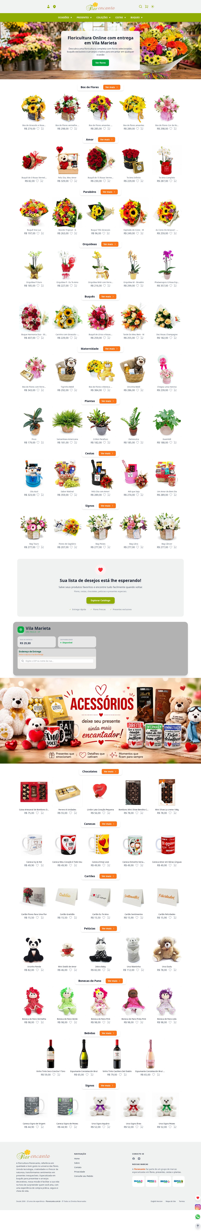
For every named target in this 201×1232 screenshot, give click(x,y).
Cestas (120, 17)
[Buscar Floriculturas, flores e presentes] (140, 6)
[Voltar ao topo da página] (198, 1226)
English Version (156, 1201)
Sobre (77, 1163)
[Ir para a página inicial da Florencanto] (100, 6)
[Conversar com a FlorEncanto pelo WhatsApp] (198, 1217)
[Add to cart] (42, 813)
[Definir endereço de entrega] (54, 6)
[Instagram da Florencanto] (139, 1158)
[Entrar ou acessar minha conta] (48, 6)
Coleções (103, 17)
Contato (77, 1167)
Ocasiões (65, 17)
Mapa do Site (171, 1201)
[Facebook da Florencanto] (133, 1158)
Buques (137, 17)
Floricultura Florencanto (29, 1163)
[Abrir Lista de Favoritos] (198, 1198)
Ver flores (100, 62)
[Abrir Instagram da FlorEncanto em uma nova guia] (198, 1207)
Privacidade (79, 1171)
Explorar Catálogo (100, 600)
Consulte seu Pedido (83, 1176)
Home (77, 1158)
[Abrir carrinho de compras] (146, 6)
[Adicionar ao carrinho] (42, 128)
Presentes (84, 17)
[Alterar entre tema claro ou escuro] (152, 6)
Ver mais (110, 87)
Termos (182, 1201)
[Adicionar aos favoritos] (38, 128)
